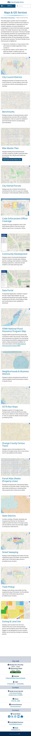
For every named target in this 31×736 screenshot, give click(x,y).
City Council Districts (12, 77)
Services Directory (15, 706)
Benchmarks (8, 111)
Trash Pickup (8, 586)
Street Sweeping (10, 552)
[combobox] (23, 6)
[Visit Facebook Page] (9, 717)
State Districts (9, 515)
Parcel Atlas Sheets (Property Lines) (11, 479)
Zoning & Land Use (11, 621)
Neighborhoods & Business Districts (15, 372)
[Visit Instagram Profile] (15, 717)
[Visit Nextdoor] (21, 717)
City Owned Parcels (11, 185)
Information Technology (8, 17)
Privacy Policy (11, 684)
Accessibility (20, 684)
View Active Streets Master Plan (12, 159)
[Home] (2, 6)
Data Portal (7, 290)
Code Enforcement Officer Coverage (15, 220)
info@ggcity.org (15, 730)
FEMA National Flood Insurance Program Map (14, 330)
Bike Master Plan (10, 148)
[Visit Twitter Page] (12, 717)
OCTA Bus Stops (10, 406)
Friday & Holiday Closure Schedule (15, 678)
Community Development (14, 253)
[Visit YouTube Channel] (18, 717)
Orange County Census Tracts (13, 444)
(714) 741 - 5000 (15, 701)
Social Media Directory (15, 724)
